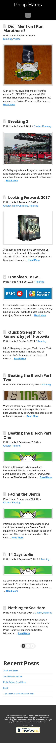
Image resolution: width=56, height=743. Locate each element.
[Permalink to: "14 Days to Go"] (27, 570)
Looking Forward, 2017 (29, 197)
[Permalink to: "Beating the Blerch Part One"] (27, 456)
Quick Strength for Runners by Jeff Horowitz (26, 334)
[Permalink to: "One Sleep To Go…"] (27, 293)
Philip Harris (28, 4)
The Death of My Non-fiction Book (18, 694)
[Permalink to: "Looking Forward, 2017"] (27, 227)
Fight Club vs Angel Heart (14, 682)
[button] (28, 15)
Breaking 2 (18, 121)
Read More (9, 104)
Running (7, 39)
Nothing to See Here (26, 607)
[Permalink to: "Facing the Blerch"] (27, 513)
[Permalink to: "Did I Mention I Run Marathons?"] (27, 65)
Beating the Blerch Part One (27, 435)
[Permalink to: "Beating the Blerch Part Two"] (27, 395)
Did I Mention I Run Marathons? (23, 28)
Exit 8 (5, 688)
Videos (16, 39)
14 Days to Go (20, 554)
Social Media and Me (12, 676)
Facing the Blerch (24, 494)
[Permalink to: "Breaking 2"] (27, 148)
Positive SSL (28, 726)
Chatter (37, 126)
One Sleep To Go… (24, 276)
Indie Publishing (20, 206)
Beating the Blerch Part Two (27, 377)
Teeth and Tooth (10, 671)
